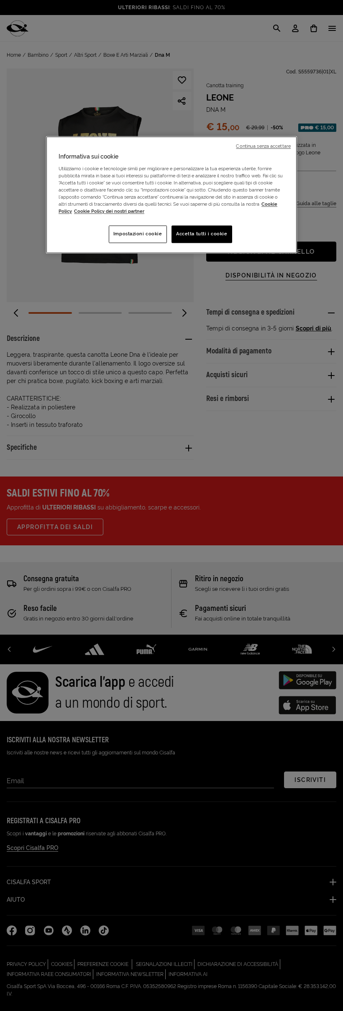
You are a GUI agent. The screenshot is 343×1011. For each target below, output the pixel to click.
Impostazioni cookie (137, 234)
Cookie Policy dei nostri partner (109, 211)
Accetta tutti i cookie (202, 234)
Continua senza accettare (263, 146)
